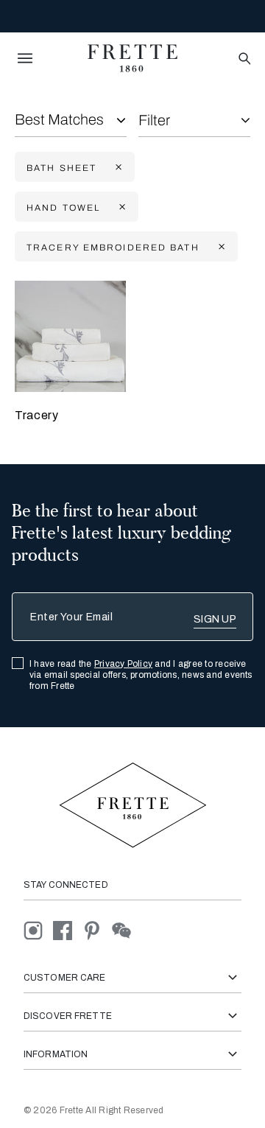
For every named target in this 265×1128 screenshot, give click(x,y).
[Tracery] (70, 336)
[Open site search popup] (243, 59)
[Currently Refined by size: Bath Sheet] (117, 167)
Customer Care (65, 978)
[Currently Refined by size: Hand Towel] (120, 207)
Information (56, 1054)
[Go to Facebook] (67, 929)
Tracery (36, 415)
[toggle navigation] (25, 58)
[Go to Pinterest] (97, 929)
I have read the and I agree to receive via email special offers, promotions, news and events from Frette (140, 675)
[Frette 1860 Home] (132, 58)
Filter (154, 120)
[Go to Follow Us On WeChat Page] (125, 929)
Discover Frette (68, 1016)
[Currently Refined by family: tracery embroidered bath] (220, 247)
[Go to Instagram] (38, 929)
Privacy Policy (123, 664)
